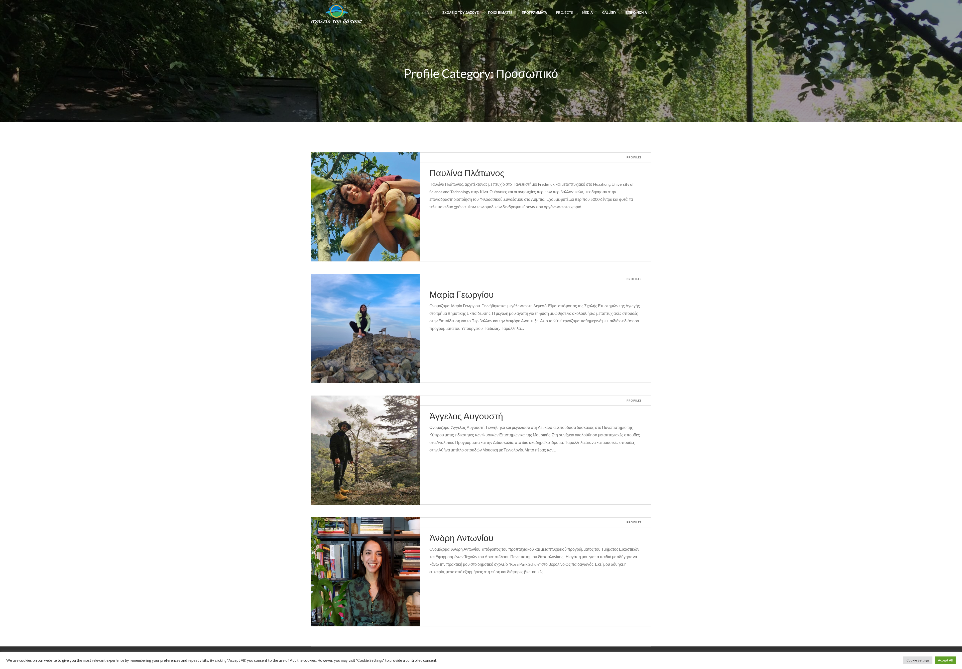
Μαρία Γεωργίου (461, 294)
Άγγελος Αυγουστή (466, 415)
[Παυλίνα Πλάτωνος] (365, 206)
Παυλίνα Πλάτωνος (466, 172)
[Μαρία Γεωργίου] (365, 328)
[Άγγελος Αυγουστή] (365, 450)
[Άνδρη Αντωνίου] (365, 571)
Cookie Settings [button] (917, 660)
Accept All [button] (945, 660)
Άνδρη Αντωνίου (461, 537)
